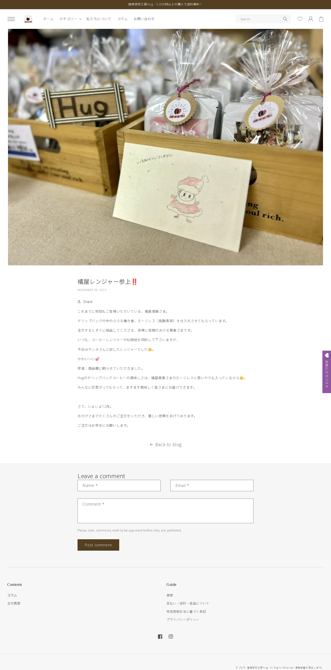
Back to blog (168, 444)
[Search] (285, 19)
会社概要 (13, 603)
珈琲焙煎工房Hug (257, 667)
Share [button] (88, 301)
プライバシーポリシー (182, 619)
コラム (12, 595)
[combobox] (263, 19)
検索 (169, 595)
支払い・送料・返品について (187, 603)
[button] (11, 19)
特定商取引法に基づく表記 (186, 611)
